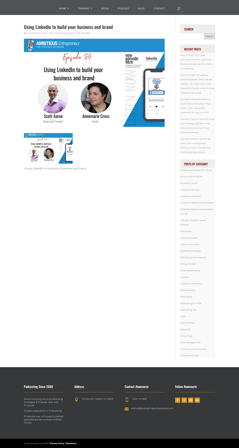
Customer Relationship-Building (197, 202)
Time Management (190, 342)
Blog (141, 8)
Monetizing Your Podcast (193, 257)
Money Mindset (188, 264)
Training (83, 8)
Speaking (185, 329)
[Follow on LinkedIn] (197, 400)
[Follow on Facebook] (177, 400)
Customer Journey (189, 189)
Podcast (123, 8)
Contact (159, 8)
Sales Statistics (187, 322)
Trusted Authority (189, 355)
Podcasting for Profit (190, 303)
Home (62, 8)
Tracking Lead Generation (193, 349)
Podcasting (186, 296)
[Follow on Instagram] (190, 400)
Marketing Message (190, 251)
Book (105, 8)
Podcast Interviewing (191, 283)
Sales (183, 316)
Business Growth (189, 183)
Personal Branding (190, 270)
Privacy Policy (57, 443)
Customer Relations (190, 196)
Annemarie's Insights (191, 176)
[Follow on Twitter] (184, 400)
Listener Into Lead (189, 244)
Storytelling (186, 336)
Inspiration (185, 231)
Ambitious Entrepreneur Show (196, 170)
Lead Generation (189, 238)
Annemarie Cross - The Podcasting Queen (51, 33)
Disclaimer (71, 443)
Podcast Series (187, 290)
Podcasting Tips (188, 309)
